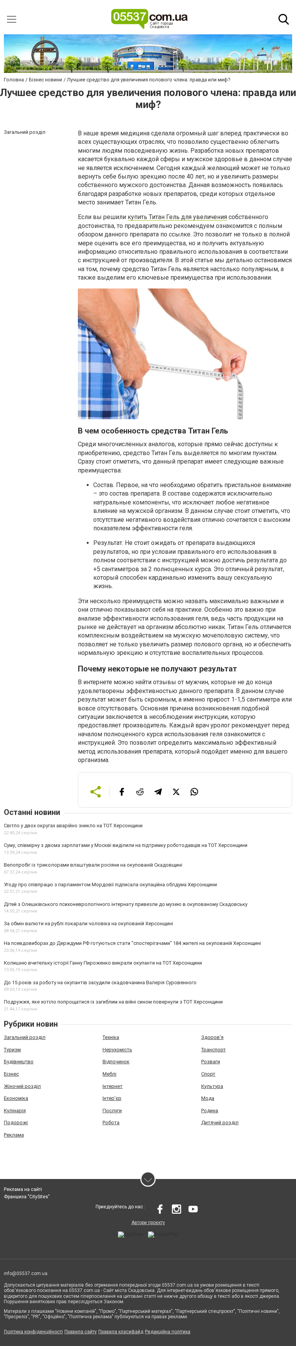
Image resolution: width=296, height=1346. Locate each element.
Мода (207, 1098)
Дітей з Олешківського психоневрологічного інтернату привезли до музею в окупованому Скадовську (125, 904)
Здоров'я (212, 1037)
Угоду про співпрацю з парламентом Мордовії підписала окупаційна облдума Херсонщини (110, 884)
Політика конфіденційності (33, 1331)
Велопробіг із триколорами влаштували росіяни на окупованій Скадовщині (93, 865)
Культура (212, 1086)
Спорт (208, 1074)
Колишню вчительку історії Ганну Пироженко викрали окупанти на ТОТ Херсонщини (103, 963)
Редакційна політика (167, 1331)
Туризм (12, 1050)
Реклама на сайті (23, 1189)
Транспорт (213, 1050)
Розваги (210, 1061)
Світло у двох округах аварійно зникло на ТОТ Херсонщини (73, 825)
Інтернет (113, 1086)
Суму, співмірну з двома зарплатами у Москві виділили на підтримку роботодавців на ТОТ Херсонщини (125, 845)
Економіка (16, 1098)
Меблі (109, 1074)
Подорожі (16, 1122)
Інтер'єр (112, 1098)
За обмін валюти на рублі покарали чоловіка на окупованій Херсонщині (88, 923)
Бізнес (11, 1074)
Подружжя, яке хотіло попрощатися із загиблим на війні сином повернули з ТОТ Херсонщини (113, 1002)
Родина (209, 1110)
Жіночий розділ (22, 1086)
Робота (111, 1122)
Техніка (111, 1037)
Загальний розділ (24, 1037)
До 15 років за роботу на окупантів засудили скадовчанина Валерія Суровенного (100, 982)
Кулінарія (15, 1110)
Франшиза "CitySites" (27, 1196)
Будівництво (19, 1061)
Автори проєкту (148, 1222)
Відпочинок (116, 1061)
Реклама (14, 1135)
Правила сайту (80, 1331)
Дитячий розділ (220, 1122)
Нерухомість (117, 1050)
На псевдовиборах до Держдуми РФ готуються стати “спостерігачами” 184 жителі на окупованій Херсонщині (132, 943)
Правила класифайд (120, 1331)
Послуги (112, 1110)
